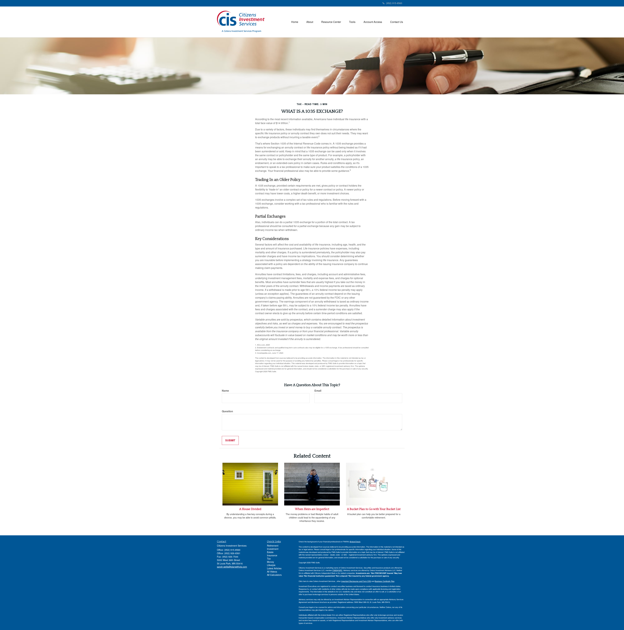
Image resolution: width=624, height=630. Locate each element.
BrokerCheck (355, 541)
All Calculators (274, 574)
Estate (270, 552)
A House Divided (250, 509)
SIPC (340, 570)
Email (317, 390)
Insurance (272, 555)
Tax (269, 558)
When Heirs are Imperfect (312, 509)
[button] (309, 22)
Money (270, 561)
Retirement (272, 545)
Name (225, 390)
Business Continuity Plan (384, 581)
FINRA (335, 570)
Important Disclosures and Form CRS (356, 581)
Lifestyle (271, 565)
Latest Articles (274, 568)
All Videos (272, 571)
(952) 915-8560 (394, 3)
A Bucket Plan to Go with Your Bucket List (374, 509)
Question (227, 411)
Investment (272, 548)
